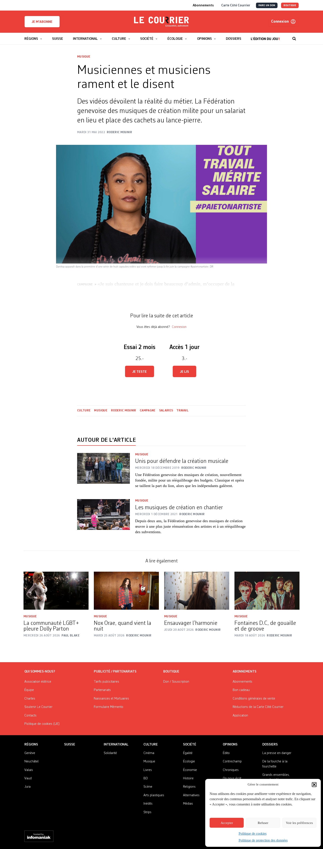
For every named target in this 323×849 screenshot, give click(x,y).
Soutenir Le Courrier (38, 707)
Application (240, 715)
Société (189, 744)
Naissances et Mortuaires (111, 698)
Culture (84, 410)
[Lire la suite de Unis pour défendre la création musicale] (103, 473)
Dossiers (270, 744)
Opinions (230, 744)
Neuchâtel (31, 761)
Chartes (29, 698)
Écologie (189, 761)
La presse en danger (276, 753)
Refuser (263, 823)
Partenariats (102, 690)
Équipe (29, 690)
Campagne (148, 410)
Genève (29, 753)
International (116, 744)
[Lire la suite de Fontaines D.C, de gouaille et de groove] (266, 591)
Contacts (30, 715)
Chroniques (231, 770)
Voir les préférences (299, 823)
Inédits (147, 803)
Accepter (227, 823)
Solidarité (110, 753)
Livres (147, 770)
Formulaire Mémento (108, 707)
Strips (147, 812)
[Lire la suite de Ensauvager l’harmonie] (196, 591)
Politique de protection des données (263, 840)
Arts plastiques (153, 795)
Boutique (171, 671)
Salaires (166, 410)
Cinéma (148, 753)
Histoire (188, 778)
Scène (147, 787)
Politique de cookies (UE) (42, 724)
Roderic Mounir (123, 410)
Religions (189, 787)
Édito (226, 753)
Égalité (187, 753)
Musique (83, 56)
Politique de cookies (253, 833)
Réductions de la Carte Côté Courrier (258, 707)
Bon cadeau (241, 690)
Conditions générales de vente (254, 698)
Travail (182, 410)
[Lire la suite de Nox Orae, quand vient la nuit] (126, 591)
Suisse (69, 744)
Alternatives (191, 795)
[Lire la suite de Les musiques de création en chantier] (103, 519)
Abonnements (242, 682)
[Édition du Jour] (265, 36)
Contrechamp (232, 761)
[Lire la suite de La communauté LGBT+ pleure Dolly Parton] (56, 591)
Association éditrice (37, 682)
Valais (28, 770)
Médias (188, 803)
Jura (27, 787)
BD (145, 778)
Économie (190, 770)
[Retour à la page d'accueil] (161, 21)
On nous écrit (232, 778)
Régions (31, 744)
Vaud (28, 778)
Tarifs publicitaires (106, 682)
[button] (314, 784)
